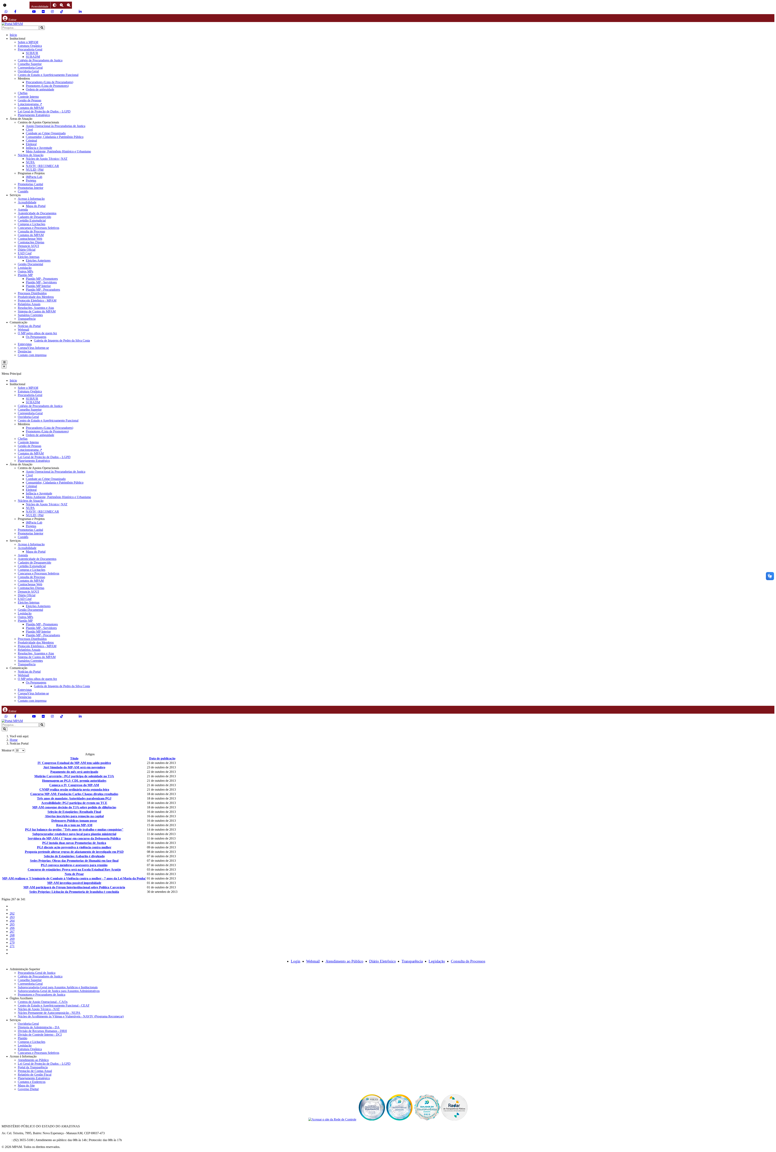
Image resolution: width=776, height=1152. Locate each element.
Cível (29, 129)
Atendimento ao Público (344, 961)
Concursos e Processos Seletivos (38, 227)
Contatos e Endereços (31, 1082)
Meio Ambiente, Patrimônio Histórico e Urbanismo (58, 151)
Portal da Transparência (33, 1067)
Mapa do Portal (35, 206)
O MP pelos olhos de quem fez (37, 333)
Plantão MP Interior (38, 286)
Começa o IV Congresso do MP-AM (74, 785)
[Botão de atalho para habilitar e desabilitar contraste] (54, 5)
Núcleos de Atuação (30, 155)
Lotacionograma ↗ (30, 104)
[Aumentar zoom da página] (61, 5)
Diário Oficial (26, 249)
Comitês (23, 191)
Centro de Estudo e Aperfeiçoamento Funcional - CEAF (54, 1005)
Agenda (23, 209)
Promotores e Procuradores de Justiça (41, 994)
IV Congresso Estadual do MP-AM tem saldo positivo (74, 763)
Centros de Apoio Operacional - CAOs (42, 1002)
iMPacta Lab (34, 177)
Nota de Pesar (74, 874)
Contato (7, 1140)
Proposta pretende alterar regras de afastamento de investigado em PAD (74, 851)
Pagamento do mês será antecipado (74, 771)
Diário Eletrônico (382, 961)
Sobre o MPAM (28, 42)
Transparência (27, 318)
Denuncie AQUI (28, 246)
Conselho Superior (30, 64)
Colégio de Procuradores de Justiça (40, 60)
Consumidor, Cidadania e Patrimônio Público (54, 137)
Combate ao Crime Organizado (46, 133)
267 (12, 931)
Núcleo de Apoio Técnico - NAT (39, 1009)
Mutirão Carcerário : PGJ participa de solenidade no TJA (74, 776)
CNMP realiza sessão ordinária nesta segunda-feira (74, 789)
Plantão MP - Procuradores (43, 289)
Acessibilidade (27, 202)
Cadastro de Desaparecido (34, 217)
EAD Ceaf (25, 253)
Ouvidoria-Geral (28, 71)
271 (12, 946)
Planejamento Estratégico (34, 115)
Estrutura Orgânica (30, 45)
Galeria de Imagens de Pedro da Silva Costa (62, 340)
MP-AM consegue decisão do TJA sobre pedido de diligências (74, 807)
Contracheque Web (30, 238)
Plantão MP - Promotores (42, 278)
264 (12, 920)
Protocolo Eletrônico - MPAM (37, 300)
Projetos (31, 180)
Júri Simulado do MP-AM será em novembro (74, 767)
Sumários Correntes (30, 315)
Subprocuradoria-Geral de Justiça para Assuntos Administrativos (59, 991)
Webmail (23, 329)
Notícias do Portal (29, 326)
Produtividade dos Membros (36, 297)
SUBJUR (32, 53)
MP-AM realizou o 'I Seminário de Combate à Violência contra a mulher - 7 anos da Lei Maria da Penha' (74, 878)
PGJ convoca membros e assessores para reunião (74, 865)
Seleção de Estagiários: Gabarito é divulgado (74, 856)
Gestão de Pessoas (29, 100)
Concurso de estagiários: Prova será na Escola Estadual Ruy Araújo (74, 869)
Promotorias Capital (30, 184)
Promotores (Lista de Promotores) (47, 85)
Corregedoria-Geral (30, 67)
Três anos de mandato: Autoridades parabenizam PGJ (74, 798)
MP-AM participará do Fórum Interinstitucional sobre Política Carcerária (74, 887)
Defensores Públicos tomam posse (74, 820)
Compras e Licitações (31, 224)
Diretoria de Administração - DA (39, 1027)
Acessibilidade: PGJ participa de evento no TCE (74, 803)
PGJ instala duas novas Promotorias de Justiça (74, 843)
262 (12, 913)
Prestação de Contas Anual (35, 1071)
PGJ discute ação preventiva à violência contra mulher (74, 847)
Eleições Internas (28, 257)
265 (12, 924)
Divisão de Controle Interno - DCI (40, 1034)
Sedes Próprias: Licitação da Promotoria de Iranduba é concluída (74, 891)
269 (12, 939)
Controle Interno (28, 96)
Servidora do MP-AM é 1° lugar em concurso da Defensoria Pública (74, 838)
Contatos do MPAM (31, 107)
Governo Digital (28, 1089)
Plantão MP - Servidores (41, 282)
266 (12, 928)
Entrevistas (25, 344)
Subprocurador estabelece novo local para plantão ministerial (74, 834)
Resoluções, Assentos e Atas (36, 307)
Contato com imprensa (32, 355)
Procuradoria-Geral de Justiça (36, 972)
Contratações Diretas (31, 242)
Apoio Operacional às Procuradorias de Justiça (55, 126)
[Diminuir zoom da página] (68, 5)
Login (295, 961)
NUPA (30, 162)
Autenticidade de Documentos (37, 213)
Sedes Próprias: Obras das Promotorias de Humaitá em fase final (74, 860)
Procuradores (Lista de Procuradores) (49, 82)
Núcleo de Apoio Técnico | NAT (46, 158)
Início (13, 35)
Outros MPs (25, 271)
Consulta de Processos (468, 961)
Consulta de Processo (31, 231)
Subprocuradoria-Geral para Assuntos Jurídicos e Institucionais (58, 987)
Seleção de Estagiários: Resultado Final (74, 811)
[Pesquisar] (42, 28)
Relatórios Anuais (29, 304)
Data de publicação (162, 758)
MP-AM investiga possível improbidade (74, 883)
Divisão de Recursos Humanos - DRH (42, 1031)
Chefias (22, 93)
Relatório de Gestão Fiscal (34, 1074)
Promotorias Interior (30, 187)
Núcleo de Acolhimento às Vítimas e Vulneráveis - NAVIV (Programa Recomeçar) (71, 1016)
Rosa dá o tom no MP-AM (74, 825)
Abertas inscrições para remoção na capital (74, 816)
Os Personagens (36, 337)
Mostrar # (8, 750)
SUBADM (33, 56)
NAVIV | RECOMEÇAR (42, 166)
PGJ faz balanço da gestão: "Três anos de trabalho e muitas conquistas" (74, 829)
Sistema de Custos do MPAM (37, 311)
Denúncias (24, 351)
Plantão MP (25, 275)
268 (12, 935)
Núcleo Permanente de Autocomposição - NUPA (49, 1012)
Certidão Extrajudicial (32, 220)
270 (12, 942)
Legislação (25, 267)
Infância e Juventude (39, 147)
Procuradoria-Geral (30, 49)
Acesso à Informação (31, 198)
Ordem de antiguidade (40, 89)
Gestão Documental (30, 264)
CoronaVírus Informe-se (33, 347)
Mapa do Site (26, 1085)
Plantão (22, 1038)
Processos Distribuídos (32, 293)
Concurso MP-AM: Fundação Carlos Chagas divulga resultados (74, 794)
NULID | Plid (34, 169)
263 (12, 917)
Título (74, 758)
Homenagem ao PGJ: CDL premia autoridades (74, 780)
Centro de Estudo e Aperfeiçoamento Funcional (48, 75)
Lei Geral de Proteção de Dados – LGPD (44, 111)
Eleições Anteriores (38, 260)
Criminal (31, 140)
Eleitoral (31, 144)
